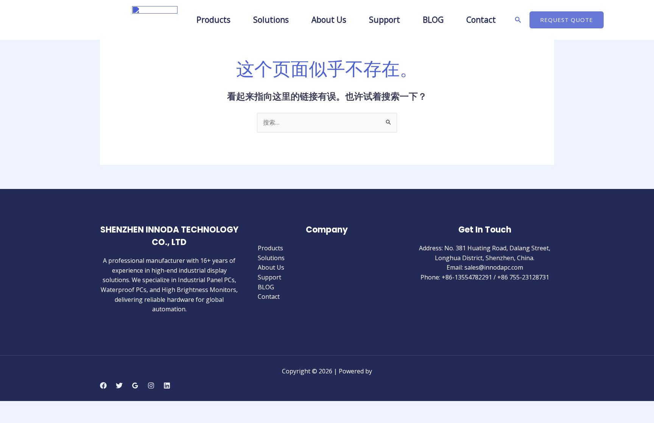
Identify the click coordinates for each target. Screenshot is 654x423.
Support (384, 19)
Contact (481, 19)
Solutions (271, 19)
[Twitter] (119, 385)
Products (213, 19)
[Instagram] (151, 385)
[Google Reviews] (135, 385)
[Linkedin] (167, 385)
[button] (518, 20)
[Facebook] (103, 385)
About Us (328, 19)
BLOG (433, 19)
